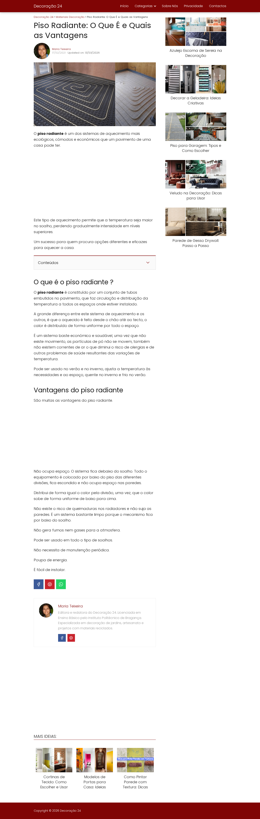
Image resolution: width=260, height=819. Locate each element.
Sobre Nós (170, 6)
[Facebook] (38, 584)
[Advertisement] (95, 182)
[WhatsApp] (61, 584)
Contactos (217, 6)
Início (124, 6)
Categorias (144, 6)
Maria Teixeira (61, 49)
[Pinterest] (50, 584)
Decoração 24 (48, 6)
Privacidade (193, 6)
